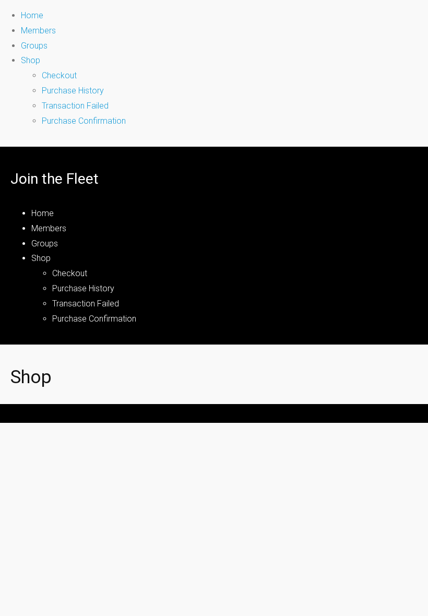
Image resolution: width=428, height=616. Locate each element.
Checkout (59, 75)
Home (32, 15)
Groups (34, 46)
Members (38, 30)
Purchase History (73, 91)
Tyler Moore (291, 410)
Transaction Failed (75, 106)
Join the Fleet (54, 178)
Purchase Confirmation (84, 121)
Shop (30, 60)
